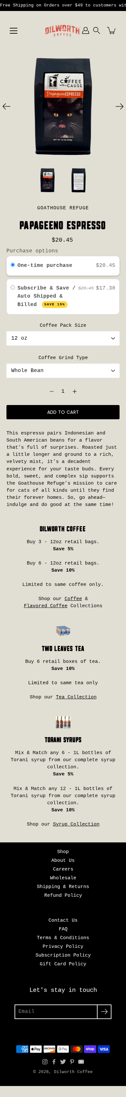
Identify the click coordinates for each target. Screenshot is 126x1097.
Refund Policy (63, 895)
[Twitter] (63, 1061)
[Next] (119, 106)
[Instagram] (45, 1061)
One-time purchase (44, 266)
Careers (63, 869)
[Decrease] (52, 391)
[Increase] (74, 391)
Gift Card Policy (63, 964)
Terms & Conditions (63, 937)
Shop (63, 851)
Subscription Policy (63, 955)
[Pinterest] (72, 1061)
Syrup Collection (76, 824)
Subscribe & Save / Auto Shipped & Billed (46, 296)
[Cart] (112, 30)
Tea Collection (76, 697)
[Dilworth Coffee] (63, 30)
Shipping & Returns (63, 886)
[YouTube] (81, 1061)
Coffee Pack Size (63, 325)
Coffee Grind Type (63, 357)
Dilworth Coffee (73, 1072)
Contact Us (63, 920)
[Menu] (13, 31)
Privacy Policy (63, 946)
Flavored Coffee (46, 606)
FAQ (63, 929)
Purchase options (32, 251)
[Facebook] (54, 1061)
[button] (96, 30)
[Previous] (6, 106)
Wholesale (63, 878)
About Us (63, 860)
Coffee (73, 598)
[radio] (13, 266)
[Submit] (104, 1011)
